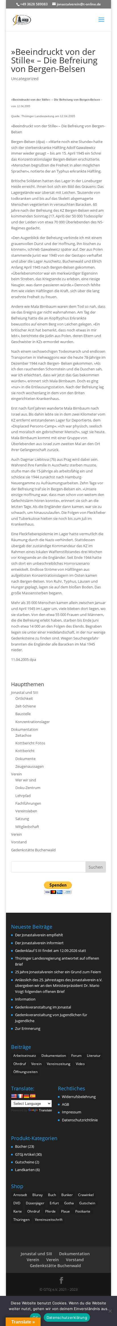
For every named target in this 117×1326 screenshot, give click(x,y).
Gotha (69, 1203)
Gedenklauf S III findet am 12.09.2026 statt (50, 950)
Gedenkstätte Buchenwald (33, 849)
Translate (45, 1110)
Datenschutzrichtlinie (80, 1119)
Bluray (37, 1194)
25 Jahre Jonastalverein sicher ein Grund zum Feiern (58, 971)
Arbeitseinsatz (24, 1055)
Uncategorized (25, 78)
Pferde (50, 1211)
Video (80, 1063)
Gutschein (87, 1203)
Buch (52, 1194)
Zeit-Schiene (25, 706)
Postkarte (82, 1211)
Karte (17, 1211)
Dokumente (25, 758)
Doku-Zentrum (27, 787)
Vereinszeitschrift (48, 1219)
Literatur (94, 1055)
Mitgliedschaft (27, 826)
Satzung (22, 818)
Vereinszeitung (58, 1063)
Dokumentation (24, 729)
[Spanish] (32, 1096)
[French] (20, 1096)
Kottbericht (25, 750)
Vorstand (19, 841)
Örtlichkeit (24, 698)
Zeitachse (23, 735)
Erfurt (54, 1203)
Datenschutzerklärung (67, 1317)
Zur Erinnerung (27, 1028)
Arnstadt (20, 1194)
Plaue (65, 1211)
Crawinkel (86, 1194)
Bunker (67, 1194)
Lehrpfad (23, 795)
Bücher (21, 1146)
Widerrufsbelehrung (79, 1096)
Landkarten (25, 1169)
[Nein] (110, 1311)
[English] (14, 1096)
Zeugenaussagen (29, 766)
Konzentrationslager (32, 721)
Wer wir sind (25, 780)
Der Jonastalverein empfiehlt (39, 934)
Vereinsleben (26, 811)
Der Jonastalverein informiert (39, 942)
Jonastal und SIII (24, 692)
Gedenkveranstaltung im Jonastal (43, 1007)
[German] (26, 1096)
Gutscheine (24, 1162)
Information (25, 999)
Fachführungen (28, 803)
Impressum (71, 1112)
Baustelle (23, 713)
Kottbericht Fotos (30, 743)
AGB (65, 1104)
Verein (16, 774)
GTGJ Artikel (25, 1154)
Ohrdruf (19, 1063)
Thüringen (21, 1219)
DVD (16, 1203)
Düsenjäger (35, 1203)
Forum (76, 1055)
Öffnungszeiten (25, 1071)
